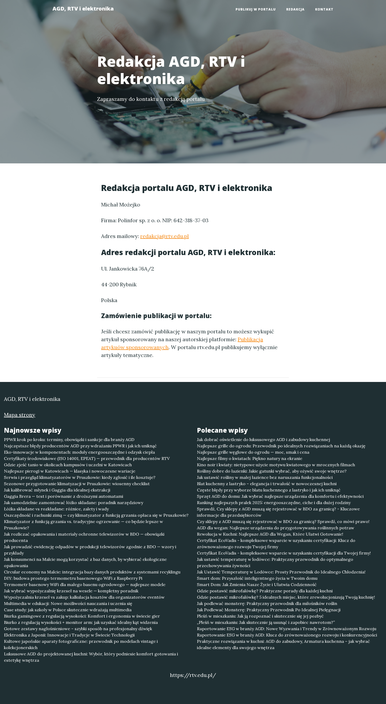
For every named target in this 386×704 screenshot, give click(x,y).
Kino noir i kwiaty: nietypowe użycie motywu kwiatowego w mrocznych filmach (276, 464)
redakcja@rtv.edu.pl (164, 236)
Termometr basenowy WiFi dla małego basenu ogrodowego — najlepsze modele (84, 584)
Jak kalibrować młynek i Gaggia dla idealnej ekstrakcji (57, 490)
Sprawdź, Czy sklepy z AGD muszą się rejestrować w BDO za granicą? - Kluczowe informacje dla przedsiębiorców (278, 512)
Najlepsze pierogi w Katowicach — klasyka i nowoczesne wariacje (69, 471)
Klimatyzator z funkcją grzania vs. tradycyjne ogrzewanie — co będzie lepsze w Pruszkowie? (83, 524)
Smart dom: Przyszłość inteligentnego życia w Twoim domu (257, 578)
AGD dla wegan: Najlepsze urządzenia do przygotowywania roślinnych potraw (275, 527)
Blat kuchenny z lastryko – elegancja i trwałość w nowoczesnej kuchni (267, 483)
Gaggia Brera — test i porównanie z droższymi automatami (63, 496)
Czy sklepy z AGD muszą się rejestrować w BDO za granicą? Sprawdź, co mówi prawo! (283, 521)
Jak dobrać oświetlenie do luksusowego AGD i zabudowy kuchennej (263, 439)
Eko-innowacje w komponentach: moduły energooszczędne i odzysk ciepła (79, 452)
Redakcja (295, 9)
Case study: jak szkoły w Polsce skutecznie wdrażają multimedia (68, 609)
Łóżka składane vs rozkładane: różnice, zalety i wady (56, 508)
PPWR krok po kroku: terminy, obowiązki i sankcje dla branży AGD (69, 439)
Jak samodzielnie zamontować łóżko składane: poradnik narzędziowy (73, 502)
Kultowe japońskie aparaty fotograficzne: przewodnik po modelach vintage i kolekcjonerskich (81, 644)
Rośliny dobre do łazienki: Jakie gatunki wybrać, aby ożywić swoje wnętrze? (272, 471)
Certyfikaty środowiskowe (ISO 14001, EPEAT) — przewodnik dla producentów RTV (87, 458)
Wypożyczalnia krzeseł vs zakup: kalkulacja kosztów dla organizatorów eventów (84, 597)
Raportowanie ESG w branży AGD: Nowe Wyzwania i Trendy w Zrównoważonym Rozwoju (286, 628)
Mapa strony (19, 414)
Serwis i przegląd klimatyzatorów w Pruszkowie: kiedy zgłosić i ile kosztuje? (79, 477)
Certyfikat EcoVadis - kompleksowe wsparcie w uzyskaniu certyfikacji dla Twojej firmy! (284, 553)
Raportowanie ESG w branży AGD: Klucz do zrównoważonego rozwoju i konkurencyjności (287, 635)
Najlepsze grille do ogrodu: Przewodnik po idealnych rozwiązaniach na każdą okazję (281, 445)
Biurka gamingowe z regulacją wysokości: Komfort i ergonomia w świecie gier (82, 616)
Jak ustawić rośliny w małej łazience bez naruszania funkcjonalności (265, 477)
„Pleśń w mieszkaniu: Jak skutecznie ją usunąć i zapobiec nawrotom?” (266, 622)
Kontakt (324, 9)
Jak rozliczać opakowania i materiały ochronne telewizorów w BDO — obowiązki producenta (84, 537)
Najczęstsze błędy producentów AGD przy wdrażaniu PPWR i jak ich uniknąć (80, 445)
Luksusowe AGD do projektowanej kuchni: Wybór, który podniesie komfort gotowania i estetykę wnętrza (91, 657)
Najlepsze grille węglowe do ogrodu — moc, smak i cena (253, 452)
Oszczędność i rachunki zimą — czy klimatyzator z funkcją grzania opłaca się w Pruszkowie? (96, 515)
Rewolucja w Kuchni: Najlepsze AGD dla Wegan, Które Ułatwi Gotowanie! (270, 534)
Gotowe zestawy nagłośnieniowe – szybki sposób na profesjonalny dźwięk (78, 628)
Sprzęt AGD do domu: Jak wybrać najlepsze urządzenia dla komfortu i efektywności (280, 496)
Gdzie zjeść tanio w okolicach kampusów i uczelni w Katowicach (68, 464)
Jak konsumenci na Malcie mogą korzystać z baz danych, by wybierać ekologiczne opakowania (85, 562)
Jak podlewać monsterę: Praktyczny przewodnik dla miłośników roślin (267, 603)
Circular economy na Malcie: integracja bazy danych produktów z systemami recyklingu (92, 571)
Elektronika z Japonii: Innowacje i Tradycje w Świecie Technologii (69, 635)
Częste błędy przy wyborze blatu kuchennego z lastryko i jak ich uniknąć (269, 490)
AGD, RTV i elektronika (83, 8)
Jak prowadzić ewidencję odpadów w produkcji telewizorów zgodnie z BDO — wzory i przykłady (90, 550)
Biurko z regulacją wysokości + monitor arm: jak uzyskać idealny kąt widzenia (81, 622)
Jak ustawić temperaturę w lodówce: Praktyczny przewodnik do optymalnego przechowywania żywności (275, 562)
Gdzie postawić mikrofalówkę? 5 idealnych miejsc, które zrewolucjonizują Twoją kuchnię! (286, 597)
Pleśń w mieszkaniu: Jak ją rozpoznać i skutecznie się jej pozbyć (260, 616)
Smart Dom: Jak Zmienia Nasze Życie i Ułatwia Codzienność (257, 584)
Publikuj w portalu (256, 9)
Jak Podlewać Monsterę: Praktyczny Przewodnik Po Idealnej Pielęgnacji (269, 609)
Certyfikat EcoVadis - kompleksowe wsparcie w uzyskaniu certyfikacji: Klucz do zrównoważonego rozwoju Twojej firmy (276, 543)
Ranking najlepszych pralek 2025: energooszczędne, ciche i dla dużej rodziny (274, 502)
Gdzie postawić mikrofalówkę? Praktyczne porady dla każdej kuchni (265, 590)
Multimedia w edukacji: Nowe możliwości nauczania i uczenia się (68, 603)
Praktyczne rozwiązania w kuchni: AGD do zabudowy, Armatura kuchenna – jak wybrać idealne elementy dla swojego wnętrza (283, 644)
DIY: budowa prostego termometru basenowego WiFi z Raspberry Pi (73, 578)
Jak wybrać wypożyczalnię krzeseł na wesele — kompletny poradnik (71, 590)
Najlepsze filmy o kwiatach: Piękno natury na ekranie (249, 458)
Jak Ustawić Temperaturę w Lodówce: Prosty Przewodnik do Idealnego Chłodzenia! (281, 571)
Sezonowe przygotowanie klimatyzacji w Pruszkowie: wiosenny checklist (77, 483)
